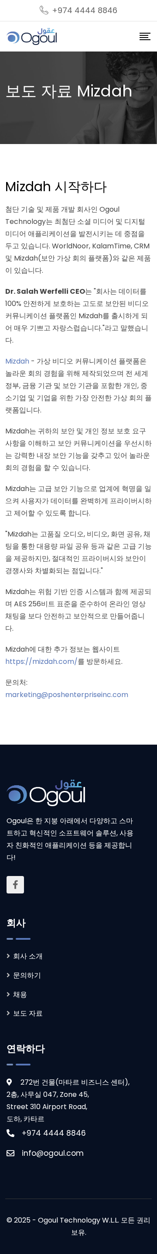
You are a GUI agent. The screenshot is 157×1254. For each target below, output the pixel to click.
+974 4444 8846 (84, 10)
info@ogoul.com (53, 1153)
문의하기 (27, 975)
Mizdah (17, 361)
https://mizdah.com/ (41, 661)
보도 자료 (28, 1013)
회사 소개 (28, 956)
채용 (20, 994)
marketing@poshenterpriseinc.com (66, 695)
